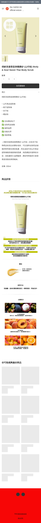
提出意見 (20, 518)
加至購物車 (20, 86)
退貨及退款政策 (22, 514)
